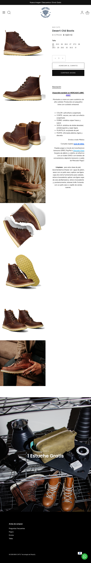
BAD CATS (56, 27)
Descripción (56, 87)
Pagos (11, 532)
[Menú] (3, 12)
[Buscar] (9, 12)
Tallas (11, 539)
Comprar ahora (68, 73)
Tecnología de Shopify (28, 554)
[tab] (57, 87)
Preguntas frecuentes (17, 528)
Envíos (11, 535)
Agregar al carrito (68, 65)
